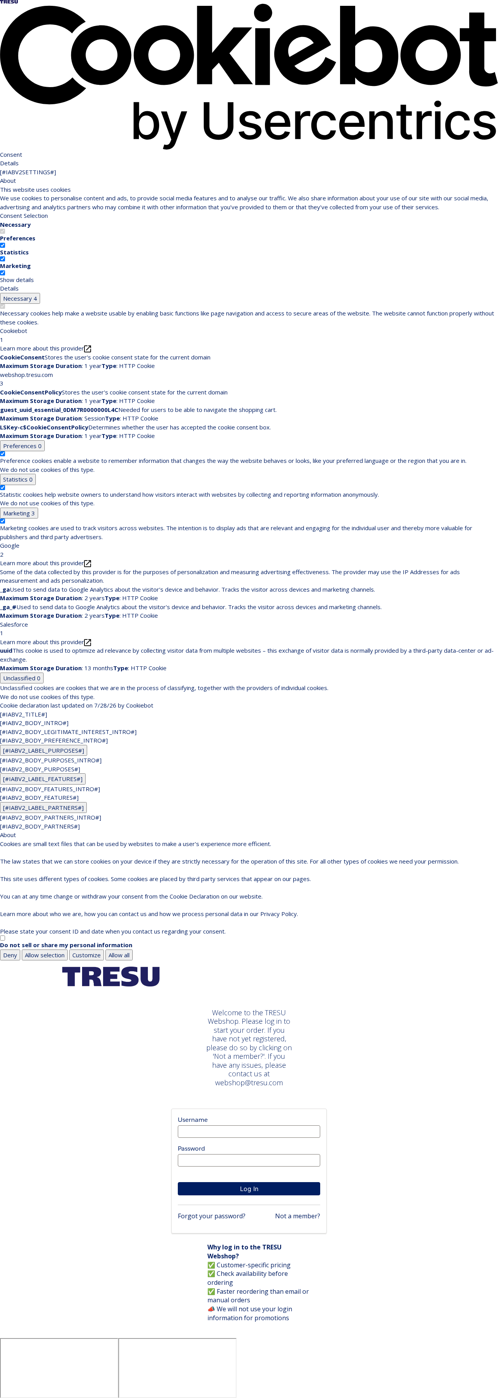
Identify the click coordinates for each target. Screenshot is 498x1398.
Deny (10, 955)
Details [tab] (9, 163)
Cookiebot (139, 705)
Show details (17, 280)
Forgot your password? (211, 1216)
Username (193, 1120)
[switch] (2, 245)
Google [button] (9, 549)
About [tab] (8, 180)
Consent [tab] (11, 154)
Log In (249, 1189)
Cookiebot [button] (13, 335)
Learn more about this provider (42, 348)
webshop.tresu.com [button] (26, 379)
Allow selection (45, 955)
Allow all (119, 955)
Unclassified (21, 678)
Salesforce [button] (14, 628)
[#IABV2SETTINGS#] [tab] (28, 172)
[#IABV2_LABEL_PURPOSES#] (43, 750)
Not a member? (297, 1216)
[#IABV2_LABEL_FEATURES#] (42, 779)
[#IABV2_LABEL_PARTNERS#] (43, 807)
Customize (86, 955)
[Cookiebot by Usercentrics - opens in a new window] (249, 76)
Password (191, 1148)
